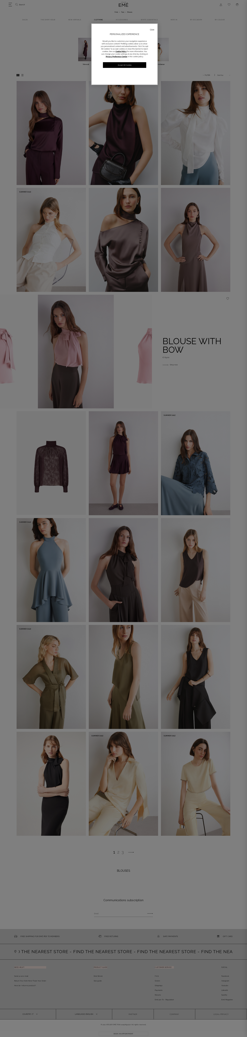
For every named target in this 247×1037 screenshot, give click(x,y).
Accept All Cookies (125, 65)
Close (152, 29)
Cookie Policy (121, 51)
